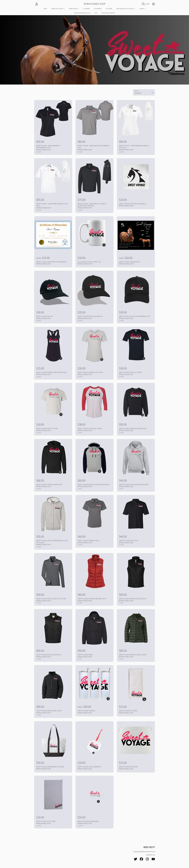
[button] (146, 4)
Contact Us (150, 855)
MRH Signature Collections (125, 9)
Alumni (141, 9)
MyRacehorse (73, 9)
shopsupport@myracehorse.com (144, 851)
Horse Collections (57, 9)
